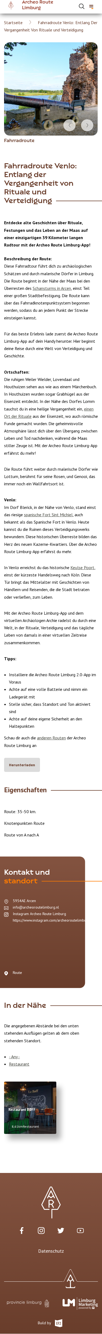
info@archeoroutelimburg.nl (36, 907)
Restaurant (19, 1064)
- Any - (14, 1056)
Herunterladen (22, 764)
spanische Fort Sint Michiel (48, 514)
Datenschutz (51, 1251)
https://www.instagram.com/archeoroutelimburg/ (52, 920)
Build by (45, 1322)
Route (17, 972)
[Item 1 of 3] (51, 89)
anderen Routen (51, 737)
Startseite (13, 22)
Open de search (81, 6)
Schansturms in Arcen (52, 288)
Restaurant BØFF (21, 1109)
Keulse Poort (82, 567)
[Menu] (91, 7)
